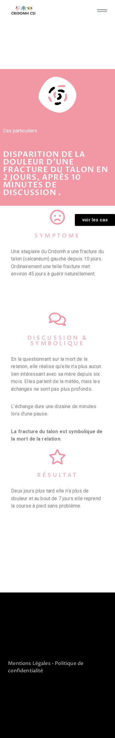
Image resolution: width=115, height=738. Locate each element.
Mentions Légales (29, 663)
